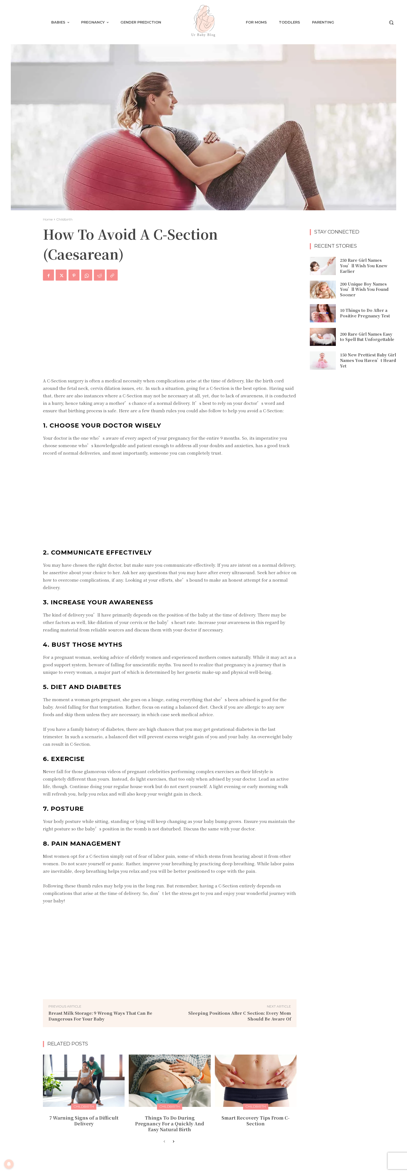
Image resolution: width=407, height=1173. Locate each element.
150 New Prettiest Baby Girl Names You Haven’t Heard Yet (368, 360)
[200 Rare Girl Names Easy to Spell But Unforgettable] (323, 337)
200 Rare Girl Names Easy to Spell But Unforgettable (367, 336)
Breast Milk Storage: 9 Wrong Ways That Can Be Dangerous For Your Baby (100, 1016)
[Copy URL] (112, 275)
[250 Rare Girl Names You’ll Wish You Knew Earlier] (323, 266)
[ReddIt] (99, 275)
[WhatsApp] (86, 275)
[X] (61, 275)
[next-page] (173, 1141)
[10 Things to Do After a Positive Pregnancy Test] (323, 313)
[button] (391, 22)
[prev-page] (164, 1141)
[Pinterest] (73, 275)
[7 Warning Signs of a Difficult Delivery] (84, 1081)
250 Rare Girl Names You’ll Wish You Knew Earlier (363, 265)
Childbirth (64, 219)
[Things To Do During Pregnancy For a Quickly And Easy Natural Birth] (169, 1081)
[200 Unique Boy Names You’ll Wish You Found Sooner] (323, 290)
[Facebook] (48, 275)
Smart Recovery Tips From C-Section (255, 1121)
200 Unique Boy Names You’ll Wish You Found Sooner (364, 289)
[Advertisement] (170, 332)
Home (48, 219)
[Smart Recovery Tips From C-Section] (256, 1081)
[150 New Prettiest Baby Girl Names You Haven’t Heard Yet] (323, 360)
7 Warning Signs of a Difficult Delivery (84, 1121)
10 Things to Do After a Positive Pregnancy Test (365, 313)
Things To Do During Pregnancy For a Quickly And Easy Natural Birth (169, 1124)
